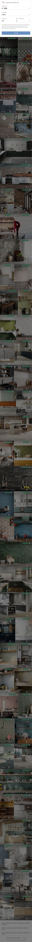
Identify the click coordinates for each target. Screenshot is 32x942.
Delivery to (4, 6)
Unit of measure (20, 18)
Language (4, 12)
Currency (4, 18)
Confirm (16, 33)
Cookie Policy (13, 28)
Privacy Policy (5, 28)
